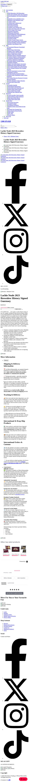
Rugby (13, 115)
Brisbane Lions (19, 20)
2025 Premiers (18, 52)
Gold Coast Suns (20, 28)
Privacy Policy (7, 617)
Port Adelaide (18, 35)
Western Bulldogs (21, 42)
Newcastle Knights (22, 66)
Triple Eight (17, 99)
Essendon (15, 24)
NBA (12, 112)
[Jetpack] (9, 780)
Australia (14, 85)
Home (2, 127)
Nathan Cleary (19, 51)
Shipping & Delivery (9, 629)
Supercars (8, 93)
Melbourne (16, 33)
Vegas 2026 (17, 82)
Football (14, 103)
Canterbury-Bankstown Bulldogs (15, 59)
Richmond (16, 37)
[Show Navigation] (9, 6)
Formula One (18, 109)
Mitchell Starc (18, 92)
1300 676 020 (6, 121)
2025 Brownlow (20, 13)
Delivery (6, 360)
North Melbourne (21, 34)
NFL (11, 113)
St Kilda (14, 38)
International (17, 86)
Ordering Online (8, 614)
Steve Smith (17, 90)
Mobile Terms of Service (10, 616)
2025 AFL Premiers (23, 14)
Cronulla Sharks (20, 61)
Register (6, 613)
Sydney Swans (19, 40)
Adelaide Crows (20, 19)
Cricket (8, 83)
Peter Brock (17, 98)
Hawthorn (15, 31)
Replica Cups (18, 44)
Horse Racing (18, 110)
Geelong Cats (18, 27)
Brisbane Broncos (21, 55)
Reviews (6, 623)
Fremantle (15, 26)
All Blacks (16, 105)
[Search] (8, 6)
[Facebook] (16, 203)
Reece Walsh (17, 54)
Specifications (7, 467)
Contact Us (6, 627)
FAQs (5, 630)
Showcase (8, 116)
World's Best (9, 100)
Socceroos (15, 102)
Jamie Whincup (20, 96)
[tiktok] (16, 283)
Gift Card (6, 118)
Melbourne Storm (21, 65)
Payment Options (8, 626)
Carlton (14, 21)
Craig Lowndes (20, 95)
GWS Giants (17, 30)
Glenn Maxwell (20, 88)
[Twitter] (16, 226)
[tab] (7, 578)
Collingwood (17, 23)
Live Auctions (9, 10)
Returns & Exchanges (9, 625)
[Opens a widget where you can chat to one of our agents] (23, 779)
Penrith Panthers (20, 73)
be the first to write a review (14, 593)
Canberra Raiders (21, 57)
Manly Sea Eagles (21, 64)
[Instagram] (16, 254)
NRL (7, 45)
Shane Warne (18, 89)
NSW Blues (17, 50)
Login (5, 612)
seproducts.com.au (19, 494)
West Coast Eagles (21, 41)
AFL (7, 11)
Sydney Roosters (20, 80)
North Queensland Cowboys (16, 71)
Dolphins (15, 62)
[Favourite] (22, 309)
